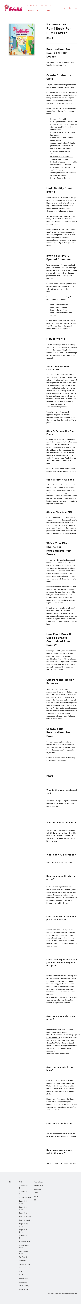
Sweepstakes (23, 1278)
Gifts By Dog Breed (23, 1187)
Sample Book (45, 6)
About (39, 10)
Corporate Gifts (24, 1268)
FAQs (48, 10)
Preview (22, 1275)
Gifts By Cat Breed (23, 1193)
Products (30, 10)
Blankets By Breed (23, 1237)
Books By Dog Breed (23, 1202)
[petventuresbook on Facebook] (5, 1181)
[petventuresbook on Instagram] (9, 1181)
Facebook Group (24, 1264)
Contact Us (23, 1282)
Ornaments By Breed (24, 1246)
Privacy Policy (24, 1286)
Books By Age (23, 1213)
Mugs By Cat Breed (23, 1231)
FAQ (20, 1182)
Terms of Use (23, 1289)
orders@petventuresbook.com (57, 997)
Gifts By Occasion (25, 1197)
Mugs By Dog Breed (23, 1225)
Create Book (31, 6)
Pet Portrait (23, 1257)
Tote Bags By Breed (23, 1252)
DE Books (22, 1260)
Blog (55, 10)
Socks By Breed (24, 1220)
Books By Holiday (25, 1216)
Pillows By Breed (25, 1241)
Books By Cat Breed (23, 1208)
